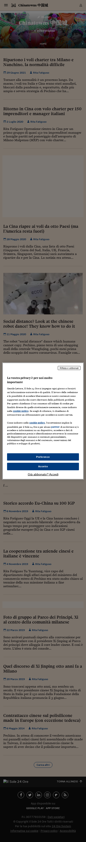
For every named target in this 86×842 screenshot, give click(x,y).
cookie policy (20, 411)
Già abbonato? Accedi (43, 474)
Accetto (43, 466)
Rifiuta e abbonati (69, 368)
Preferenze (43, 456)
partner (55, 427)
